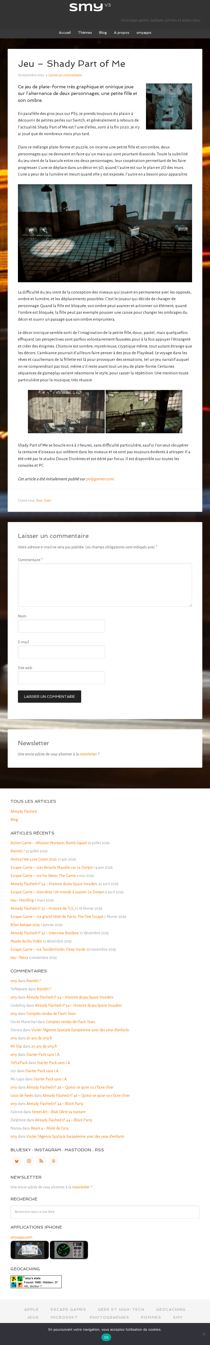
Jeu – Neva (19, 958)
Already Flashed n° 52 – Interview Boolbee (44, 933)
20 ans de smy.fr (39, 1038)
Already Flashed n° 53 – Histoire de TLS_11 (44, 908)
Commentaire (30, 560)
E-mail (23, 642)
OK (106, 1337)
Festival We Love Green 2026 (33, 859)
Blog (14, 820)
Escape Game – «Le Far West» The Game (43, 876)
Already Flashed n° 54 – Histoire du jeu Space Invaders (54, 884)
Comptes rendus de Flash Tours (51, 1014)
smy (105, 7)
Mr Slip (16, 1046)
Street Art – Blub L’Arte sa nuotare (59, 1112)
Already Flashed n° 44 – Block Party (54, 1104)
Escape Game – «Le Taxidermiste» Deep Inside (48, 949)
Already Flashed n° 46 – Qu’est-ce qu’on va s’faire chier (70, 1087)
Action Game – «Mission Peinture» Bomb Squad (48, 843)
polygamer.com (99, 479)
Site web (25, 668)
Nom (22, 616)
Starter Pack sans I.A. (43, 1055)
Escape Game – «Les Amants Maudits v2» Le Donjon (51, 867)
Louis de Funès (21, 1095)
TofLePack (19, 1063)
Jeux (39, 500)
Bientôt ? (17, 851)
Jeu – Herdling (22, 900)
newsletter (88, 754)
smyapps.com (21, 1237)
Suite (47, 500)
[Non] (203, 1334)
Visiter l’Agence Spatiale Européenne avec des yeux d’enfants (80, 1030)
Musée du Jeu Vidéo (26, 941)
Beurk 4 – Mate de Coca (50, 1128)
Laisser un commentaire (65, 75)
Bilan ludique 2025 (25, 925)
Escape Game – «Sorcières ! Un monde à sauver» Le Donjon (57, 892)
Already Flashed (23, 811)
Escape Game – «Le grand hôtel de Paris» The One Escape (56, 917)
